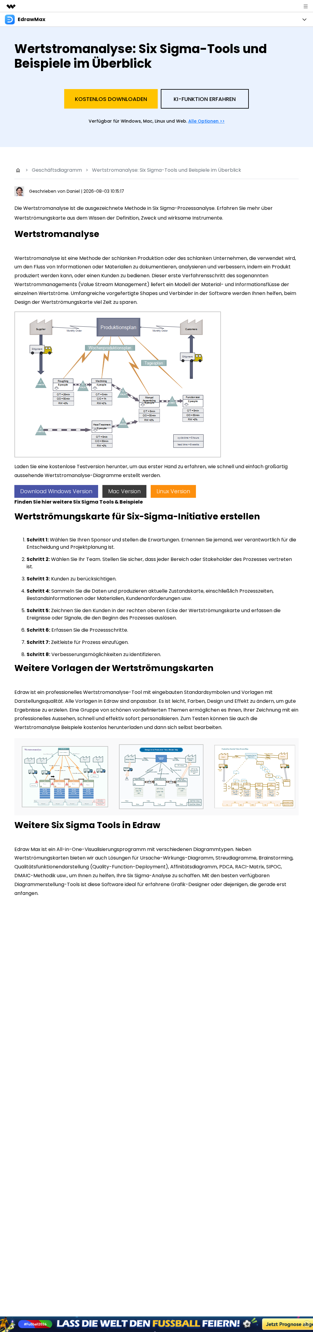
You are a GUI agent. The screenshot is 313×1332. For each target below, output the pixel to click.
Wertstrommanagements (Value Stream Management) (81, 284)
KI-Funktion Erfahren (205, 99)
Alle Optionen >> (206, 121)
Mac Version (124, 491)
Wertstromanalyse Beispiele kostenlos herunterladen (78, 727)
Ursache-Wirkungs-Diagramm (176, 857)
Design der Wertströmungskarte (54, 302)
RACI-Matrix (249, 866)
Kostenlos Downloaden (111, 99)
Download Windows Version (56, 491)
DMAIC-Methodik (35, 875)
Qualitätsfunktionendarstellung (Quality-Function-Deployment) (91, 866)
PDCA (226, 866)
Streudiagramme (235, 857)
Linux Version (173, 491)
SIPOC (273, 866)
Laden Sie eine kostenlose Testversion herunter (70, 466)
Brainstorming (276, 857)
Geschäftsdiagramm (57, 170)
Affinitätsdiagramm (193, 866)
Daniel (74, 191)
